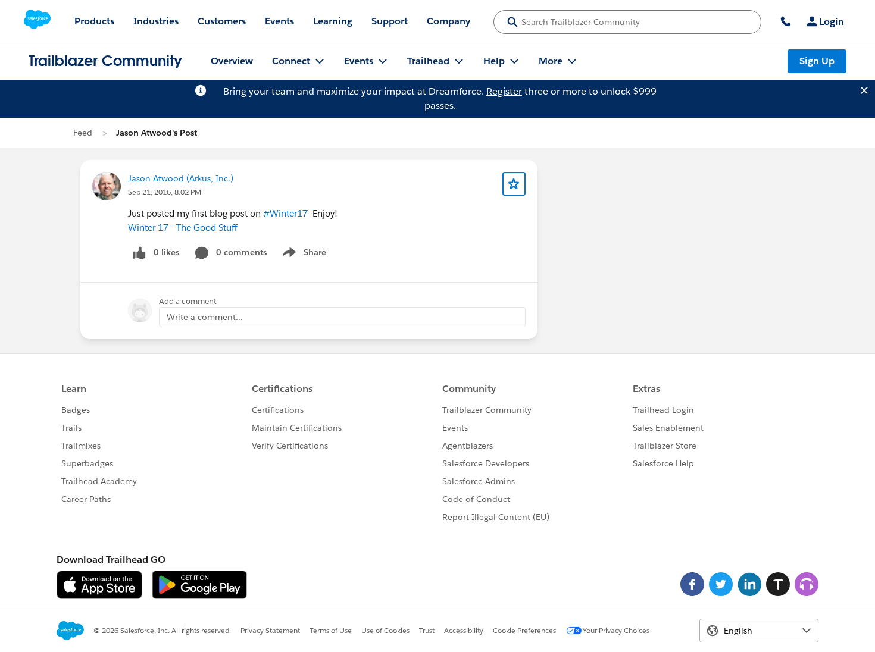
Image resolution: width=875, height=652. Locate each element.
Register (504, 91)
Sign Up (817, 61)
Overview (232, 61)
